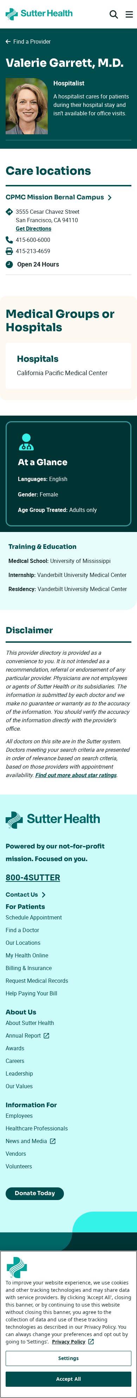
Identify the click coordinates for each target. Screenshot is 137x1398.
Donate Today (35, 1193)
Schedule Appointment (34, 917)
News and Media (32, 1141)
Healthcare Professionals (37, 1128)
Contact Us (22, 894)
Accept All (68, 1378)
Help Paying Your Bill (31, 993)
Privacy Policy (74, 1341)
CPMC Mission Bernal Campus (55, 197)
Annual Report (29, 1035)
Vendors (16, 1153)
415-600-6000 (33, 240)
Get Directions (33, 228)
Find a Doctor (22, 930)
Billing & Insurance (29, 968)
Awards (15, 1048)
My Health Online (27, 955)
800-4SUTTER (33, 877)
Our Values (19, 1086)
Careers (15, 1061)
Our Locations (23, 943)
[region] (68, 1324)
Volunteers (19, 1166)
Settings (68, 1358)
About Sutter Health (30, 1023)
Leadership (19, 1073)
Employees (19, 1116)
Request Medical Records (37, 981)
